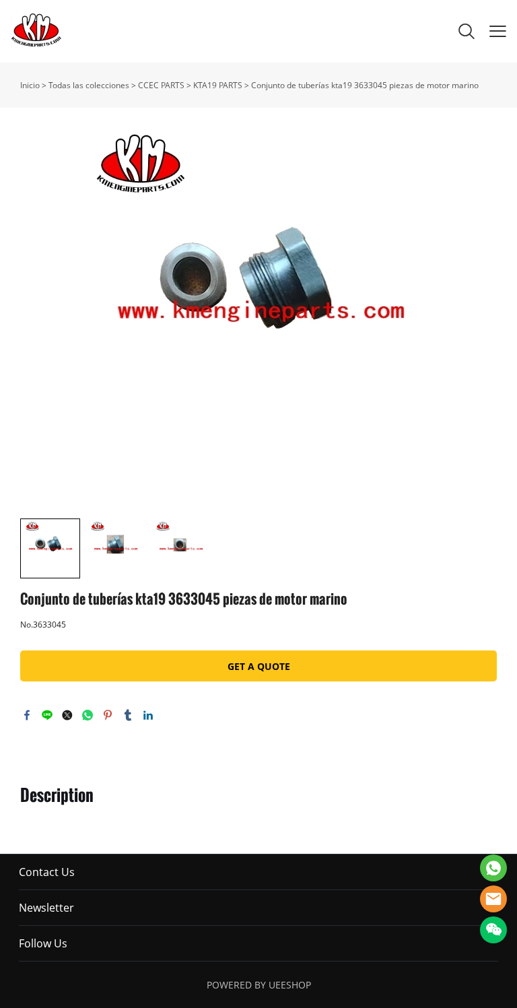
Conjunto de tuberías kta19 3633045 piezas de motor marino (365, 85)
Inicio (30, 85)
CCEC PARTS (161, 85)
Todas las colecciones (88, 85)
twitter (67, 715)
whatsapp (87, 715)
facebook (27, 715)
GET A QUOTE (259, 666)
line (47, 715)
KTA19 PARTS (217, 85)
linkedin (148, 715)
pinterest (107, 715)
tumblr (128, 715)
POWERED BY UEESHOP (259, 984)
